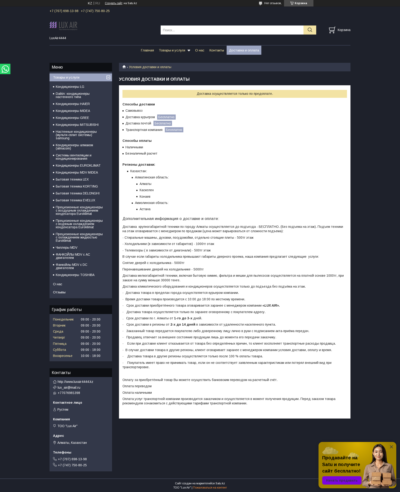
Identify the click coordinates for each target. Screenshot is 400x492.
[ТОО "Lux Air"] (102, 26)
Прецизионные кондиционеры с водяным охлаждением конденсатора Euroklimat (79, 224)
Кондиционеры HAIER (73, 104)
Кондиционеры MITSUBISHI (77, 125)
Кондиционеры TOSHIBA (75, 275)
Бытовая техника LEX (72, 179)
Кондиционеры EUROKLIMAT (78, 165)
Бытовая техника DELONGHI (78, 193)
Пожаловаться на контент (210, 487)
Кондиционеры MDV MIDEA (77, 172)
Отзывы (59, 292)
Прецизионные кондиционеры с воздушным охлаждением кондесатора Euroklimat (79, 210)
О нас (199, 50)
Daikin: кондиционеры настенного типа (73, 95)
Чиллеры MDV (66, 247)
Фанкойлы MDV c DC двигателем (71, 266)
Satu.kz (220, 483)
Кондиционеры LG (70, 87)
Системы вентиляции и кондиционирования (73, 156)
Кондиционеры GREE (72, 118)
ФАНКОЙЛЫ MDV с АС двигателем (73, 256)
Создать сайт (113, 3)
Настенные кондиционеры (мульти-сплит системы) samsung (76, 135)
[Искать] (309, 30)
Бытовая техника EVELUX (75, 200)
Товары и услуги (172, 50)
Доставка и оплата (244, 50)
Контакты (216, 50)
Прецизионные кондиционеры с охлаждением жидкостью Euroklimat (79, 237)
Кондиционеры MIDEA (73, 111)
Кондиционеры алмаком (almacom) (74, 146)
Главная (147, 50)
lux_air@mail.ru (69, 387)
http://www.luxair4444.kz (75, 382)
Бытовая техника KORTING (77, 186)
